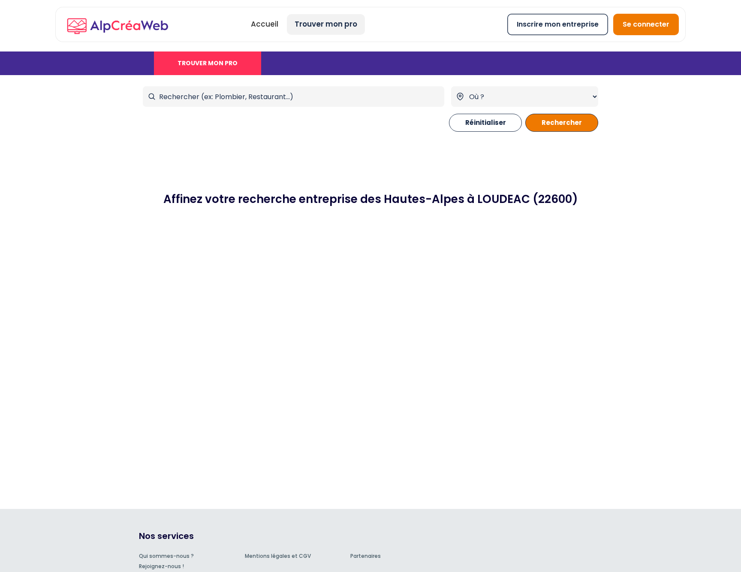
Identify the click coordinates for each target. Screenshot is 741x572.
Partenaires (365, 556)
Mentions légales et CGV (278, 556)
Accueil (264, 24)
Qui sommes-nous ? (166, 556)
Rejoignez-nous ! (161, 566)
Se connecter (646, 24)
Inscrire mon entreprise (558, 24)
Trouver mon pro (326, 24)
